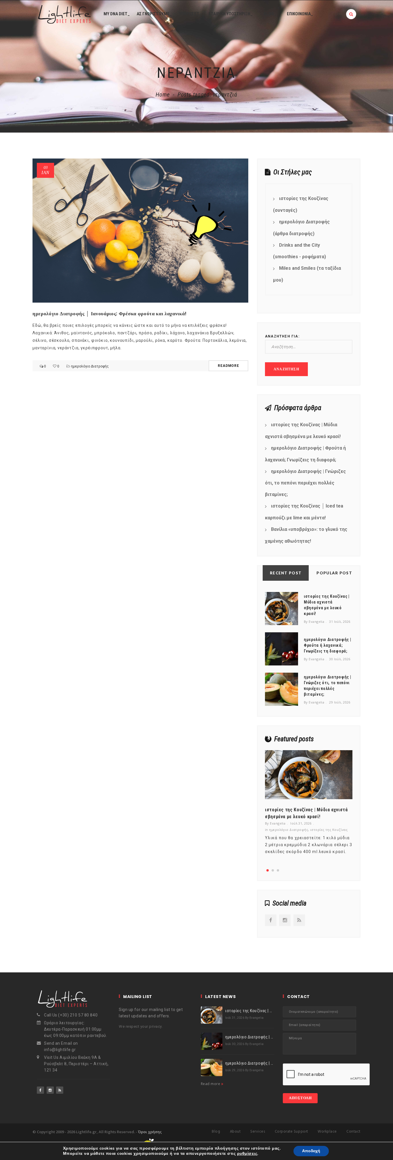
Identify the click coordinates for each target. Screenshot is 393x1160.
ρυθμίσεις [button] (247, 1153)
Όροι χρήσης (150, 1131)
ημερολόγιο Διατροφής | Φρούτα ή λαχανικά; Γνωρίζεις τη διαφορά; (305, 454)
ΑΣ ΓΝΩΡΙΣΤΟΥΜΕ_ (154, 13)
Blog (216, 1132)
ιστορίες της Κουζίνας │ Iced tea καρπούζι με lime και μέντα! (304, 511)
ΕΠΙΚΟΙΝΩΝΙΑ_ (300, 13)
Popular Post (334, 573)
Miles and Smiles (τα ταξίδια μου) (307, 274)
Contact (353, 1132)
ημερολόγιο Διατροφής (90, 366)
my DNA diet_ (117, 13)
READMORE (228, 366)
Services (257, 1132)
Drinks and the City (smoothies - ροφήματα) (299, 251)
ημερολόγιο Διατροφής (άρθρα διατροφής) (301, 227)
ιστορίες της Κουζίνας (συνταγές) (300, 204)
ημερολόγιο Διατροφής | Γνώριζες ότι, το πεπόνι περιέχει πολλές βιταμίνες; (305, 483)
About (235, 1132)
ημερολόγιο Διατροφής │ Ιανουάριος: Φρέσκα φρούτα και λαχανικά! (110, 313)
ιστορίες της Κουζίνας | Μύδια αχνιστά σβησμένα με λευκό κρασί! (303, 430)
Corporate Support (291, 1132)
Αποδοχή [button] (311, 1151)
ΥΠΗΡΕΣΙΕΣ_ (190, 13)
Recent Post (286, 573)
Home (163, 94)
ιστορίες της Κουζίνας (329, 829)
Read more (211, 1083)
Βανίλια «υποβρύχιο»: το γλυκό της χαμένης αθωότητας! (306, 535)
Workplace (327, 1132)
